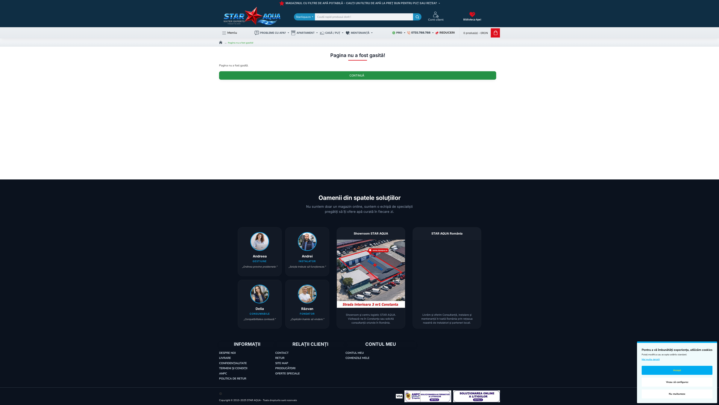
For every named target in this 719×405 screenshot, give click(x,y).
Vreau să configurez (677, 382)
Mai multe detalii (651, 359)
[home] (220, 42)
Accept (677, 370)
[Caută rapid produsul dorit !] (417, 16)
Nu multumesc (677, 394)
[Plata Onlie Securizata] (399, 396)
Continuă (356, 75)
